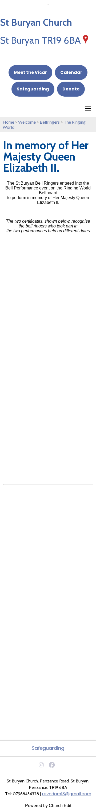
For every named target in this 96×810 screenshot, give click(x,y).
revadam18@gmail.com (66, 794)
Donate (70, 89)
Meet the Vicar (30, 72)
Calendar (71, 72)
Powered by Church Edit (48, 805)
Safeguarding (33, 89)
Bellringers (50, 121)
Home (8, 121)
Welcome (27, 121)
